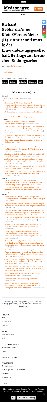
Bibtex (4, 82)
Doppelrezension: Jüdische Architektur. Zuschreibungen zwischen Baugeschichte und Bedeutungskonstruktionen (25, 204)
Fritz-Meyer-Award (10, 344)
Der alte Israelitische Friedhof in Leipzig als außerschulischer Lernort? (20, 122)
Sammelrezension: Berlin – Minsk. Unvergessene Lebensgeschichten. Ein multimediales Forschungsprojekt (25, 197)
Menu (23, 14)
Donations (5, 325)
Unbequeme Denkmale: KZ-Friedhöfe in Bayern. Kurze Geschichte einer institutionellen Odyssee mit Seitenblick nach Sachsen (24, 161)
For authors (7, 363)
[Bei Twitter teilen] (44, 22)
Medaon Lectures (9, 357)
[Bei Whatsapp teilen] (44, 36)
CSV (40, 82)
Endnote (13, 82)
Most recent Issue (8, 334)
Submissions (6, 377)
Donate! (38, 9)
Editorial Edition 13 (12, 98)
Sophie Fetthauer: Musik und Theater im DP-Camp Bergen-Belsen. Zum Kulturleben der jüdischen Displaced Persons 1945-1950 (25, 261)
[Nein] (44, 394)
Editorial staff (6, 321)
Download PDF (7, 72)
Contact (5, 383)
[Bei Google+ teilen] (44, 31)
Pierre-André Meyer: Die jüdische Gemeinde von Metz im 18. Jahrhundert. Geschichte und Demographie (24, 218)
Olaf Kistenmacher (17, 66)
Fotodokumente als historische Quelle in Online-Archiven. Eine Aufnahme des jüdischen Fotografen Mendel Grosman (25, 173)
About (23, 2)
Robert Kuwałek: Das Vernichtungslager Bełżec (21, 278)
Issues (4, 331)
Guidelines (5, 373)
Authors (4, 338)
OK (13, 398)
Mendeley (32, 82)
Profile (4, 317)
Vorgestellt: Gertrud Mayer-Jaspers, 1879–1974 (20, 116)
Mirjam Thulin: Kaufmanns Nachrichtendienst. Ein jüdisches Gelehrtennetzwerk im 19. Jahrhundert (23, 225)
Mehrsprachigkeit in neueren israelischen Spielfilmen (23, 112)
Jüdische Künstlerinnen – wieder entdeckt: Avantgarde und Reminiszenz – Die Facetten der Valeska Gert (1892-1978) (24, 148)
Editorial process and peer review (13, 369)
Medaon (5, 315)
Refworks (22, 82)
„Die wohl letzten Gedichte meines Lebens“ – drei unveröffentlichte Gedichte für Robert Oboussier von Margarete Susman (23, 189)
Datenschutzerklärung (26, 398)
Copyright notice (7, 366)
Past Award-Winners (9, 347)
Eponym (4, 351)
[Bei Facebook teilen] (44, 27)
